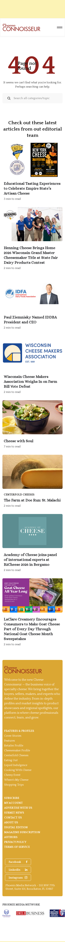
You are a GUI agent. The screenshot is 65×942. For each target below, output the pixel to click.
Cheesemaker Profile (17, 750)
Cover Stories (12, 735)
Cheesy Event (12, 774)
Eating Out (11, 760)
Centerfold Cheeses (16, 755)
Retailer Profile (13, 745)
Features (9, 740)
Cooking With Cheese (17, 770)
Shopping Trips (14, 784)
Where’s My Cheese (16, 779)
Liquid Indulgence (15, 765)
